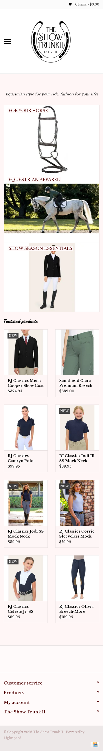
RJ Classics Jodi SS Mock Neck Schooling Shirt (26, 534)
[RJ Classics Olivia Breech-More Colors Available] (77, 578)
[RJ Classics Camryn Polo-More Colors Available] (26, 427)
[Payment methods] (94, 744)
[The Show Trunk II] (59, 41)
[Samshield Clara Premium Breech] (77, 352)
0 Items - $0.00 (86, 4)
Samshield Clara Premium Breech (75, 383)
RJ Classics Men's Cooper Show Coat (26, 383)
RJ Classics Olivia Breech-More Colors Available (76, 609)
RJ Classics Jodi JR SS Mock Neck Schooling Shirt (76, 458)
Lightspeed (12, 738)
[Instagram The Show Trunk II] (56, 661)
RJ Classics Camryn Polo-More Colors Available (21, 458)
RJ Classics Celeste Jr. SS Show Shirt (21, 609)
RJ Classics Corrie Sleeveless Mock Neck (76, 534)
